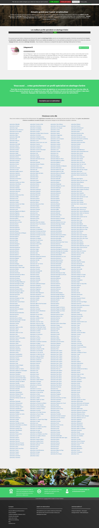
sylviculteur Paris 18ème (56, 365)
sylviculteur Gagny (34, 249)
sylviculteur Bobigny (14, 263)
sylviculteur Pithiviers (56, 401)
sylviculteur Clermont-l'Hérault (17, 444)
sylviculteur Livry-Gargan (56, 128)
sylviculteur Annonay (14, 160)
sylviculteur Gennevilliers (36, 258)
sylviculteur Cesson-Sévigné (16, 365)
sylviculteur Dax (34, 160)
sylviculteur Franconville (35, 243)
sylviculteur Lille (34, 448)
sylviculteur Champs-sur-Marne (17, 381)
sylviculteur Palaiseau (56, 343)
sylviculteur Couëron (35, 144)
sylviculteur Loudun (55, 142)
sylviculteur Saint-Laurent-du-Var (79, 216)
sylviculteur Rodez (75, 131)
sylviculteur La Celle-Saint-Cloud (38, 327)
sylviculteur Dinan (34, 176)
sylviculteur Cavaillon (15, 359)
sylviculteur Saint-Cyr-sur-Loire (78, 164)
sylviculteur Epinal (34, 202)
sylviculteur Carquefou (15, 350)
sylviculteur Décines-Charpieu (37, 164)
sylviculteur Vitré (75, 437)
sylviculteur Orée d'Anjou (56, 327)
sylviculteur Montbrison (56, 233)
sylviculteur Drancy (34, 184)
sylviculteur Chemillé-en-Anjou (17, 423)
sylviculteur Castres (14, 358)
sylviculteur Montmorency (57, 260)
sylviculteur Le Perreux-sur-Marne (38, 403)
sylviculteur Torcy (75, 336)
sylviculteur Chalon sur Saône (17, 368)
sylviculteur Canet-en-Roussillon (17, 338)
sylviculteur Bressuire (15, 294)
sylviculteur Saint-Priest (76, 240)
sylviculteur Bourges (14, 287)
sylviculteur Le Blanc (35, 377)
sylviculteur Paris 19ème (56, 367)
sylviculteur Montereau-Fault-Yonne (59, 242)
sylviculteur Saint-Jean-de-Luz (78, 209)
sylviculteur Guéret (34, 282)
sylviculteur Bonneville (15, 276)
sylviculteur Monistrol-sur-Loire (58, 222)
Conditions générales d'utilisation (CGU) (17, 514)
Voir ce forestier (84, 47)
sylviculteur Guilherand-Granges (37, 283)
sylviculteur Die (33, 169)
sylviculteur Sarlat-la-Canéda (78, 262)
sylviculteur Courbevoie (35, 147)
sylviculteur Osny (55, 336)
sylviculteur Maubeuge (56, 184)
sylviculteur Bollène (14, 269)
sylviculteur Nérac (55, 291)
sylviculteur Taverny (76, 323)
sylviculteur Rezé (55, 448)
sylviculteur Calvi (14, 334)
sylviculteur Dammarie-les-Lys (37, 158)
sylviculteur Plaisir (55, 405)
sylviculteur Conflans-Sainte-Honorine (39, 133)
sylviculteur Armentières (15, 178)
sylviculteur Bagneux (14, 213)
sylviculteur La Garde (35, 339)
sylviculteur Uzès (75, 359)
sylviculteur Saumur (75, 271)
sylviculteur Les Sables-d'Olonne (38, 435)
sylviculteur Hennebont (35, 294)
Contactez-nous (12, 523)
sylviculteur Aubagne (14, 186)
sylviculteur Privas (55, 428)
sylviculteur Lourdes (55, 146)
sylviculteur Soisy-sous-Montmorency (80, 305)
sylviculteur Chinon (14, 432)
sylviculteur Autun (14, 198)
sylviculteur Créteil (34, 155)
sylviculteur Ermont (34, 207)
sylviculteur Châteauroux (15, 405)
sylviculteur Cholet (14, 435)
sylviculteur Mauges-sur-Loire (58, 186)
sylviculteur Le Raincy (35, 416)
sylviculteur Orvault (55, 334)
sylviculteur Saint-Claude (77, 158)
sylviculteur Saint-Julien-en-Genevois (80, 213)
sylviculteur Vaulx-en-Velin (77, 374)
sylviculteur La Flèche (35, 338)
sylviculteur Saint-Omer (76, 233)
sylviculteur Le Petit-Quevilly (37, 405)
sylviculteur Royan (75, 147)
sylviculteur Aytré (14, 209)
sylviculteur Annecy (14, 157)
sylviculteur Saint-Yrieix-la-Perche (79, 247)
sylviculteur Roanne (75, 126)
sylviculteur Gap (34, 253)
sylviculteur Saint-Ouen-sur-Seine (79, 236)
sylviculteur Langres (35, 367)
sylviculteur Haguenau (35, 289)
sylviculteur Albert (14, 135)
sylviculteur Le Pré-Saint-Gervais (38, 412)
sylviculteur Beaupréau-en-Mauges (18, 233)
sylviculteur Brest (14, 296)
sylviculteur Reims (55, 441)
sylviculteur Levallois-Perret (36, 441)
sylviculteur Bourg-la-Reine (16, 289)
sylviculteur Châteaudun (15, 396)
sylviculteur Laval (34, 372)
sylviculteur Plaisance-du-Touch (58, 403)
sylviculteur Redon (55, 439)
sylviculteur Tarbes (75, 320)
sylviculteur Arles (14, 176)
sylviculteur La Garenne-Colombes (38, 341)
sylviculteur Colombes (15, 455)
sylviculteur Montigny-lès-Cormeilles (59, 251)
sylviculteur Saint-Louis (76, 220)
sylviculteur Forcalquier (35, 238)
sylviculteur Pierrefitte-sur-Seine (58, 397)
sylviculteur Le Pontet (35, 410)
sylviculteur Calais (14, 330)
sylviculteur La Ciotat (35, 332)
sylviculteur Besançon (15, 247)
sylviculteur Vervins (75, 390)
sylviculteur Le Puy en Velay (36, 414)
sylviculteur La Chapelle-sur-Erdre (38, 329)
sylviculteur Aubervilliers (15, 189)
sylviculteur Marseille (55, 178)
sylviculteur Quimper (55, 434)
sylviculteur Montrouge (56, 267)
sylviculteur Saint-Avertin (77, 153)
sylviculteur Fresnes (35, 247)
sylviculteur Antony (14, 164)
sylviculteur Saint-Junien (77, 215)
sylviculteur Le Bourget (35, 381)
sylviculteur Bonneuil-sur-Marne (17, 274)
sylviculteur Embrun (34, 198)
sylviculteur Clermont (15, 441)
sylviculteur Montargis (56, 225)
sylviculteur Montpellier (56, 263)
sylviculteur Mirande (55, 213)
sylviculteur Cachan (14, 323)
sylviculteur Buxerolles (15, 321)
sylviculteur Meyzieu (55, 207)
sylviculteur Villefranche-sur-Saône (79, 405)
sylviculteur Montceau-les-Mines (58, 234)
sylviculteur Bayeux (14, 225)
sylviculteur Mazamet (56, 193)
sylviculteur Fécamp (35, 215)
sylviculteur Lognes (55, 133)
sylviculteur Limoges (35, 452)
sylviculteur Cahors (14, 329)
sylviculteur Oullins (55, 338)
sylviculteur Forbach (35, 236)
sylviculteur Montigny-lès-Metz (58, 253)
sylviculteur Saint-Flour (76, 191)
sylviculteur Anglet (14, 153)
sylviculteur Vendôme (76, 379)
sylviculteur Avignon (14, 205)
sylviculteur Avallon (14, 202)
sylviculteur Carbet (14, 343)
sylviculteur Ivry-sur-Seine (36, 314)
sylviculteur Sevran (75, 292)
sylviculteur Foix (34, 225)
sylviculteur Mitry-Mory (56, 215)
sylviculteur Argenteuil (15, 175)
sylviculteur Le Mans (35, 397)
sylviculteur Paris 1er (55, 368)
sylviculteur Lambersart (35, 359)
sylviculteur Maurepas (56, 187)
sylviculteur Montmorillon (57, 262)
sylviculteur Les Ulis (34, 437)
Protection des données (14, 516)
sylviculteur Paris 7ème (56, 381)
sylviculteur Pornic (55, 423)
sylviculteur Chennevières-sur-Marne (18, 425)
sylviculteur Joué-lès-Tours (36, 321)
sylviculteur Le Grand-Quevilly (37, 390)
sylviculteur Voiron (75, 444)
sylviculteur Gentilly (34, 260)
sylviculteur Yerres (75, 450)
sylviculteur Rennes (55, 443)
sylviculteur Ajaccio (14, 133)
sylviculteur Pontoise (56, 421)
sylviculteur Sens (75, 289)
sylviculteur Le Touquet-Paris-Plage (38, 419)
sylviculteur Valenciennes (77, 363)
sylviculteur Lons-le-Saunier (57, 138)
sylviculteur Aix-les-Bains (16, 131)
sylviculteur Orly (54, 330)
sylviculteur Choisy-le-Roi (16, 434)
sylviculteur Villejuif (75, 406)
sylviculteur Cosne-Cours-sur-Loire (38, 142)
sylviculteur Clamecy (14, 439)
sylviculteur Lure (54, 153)
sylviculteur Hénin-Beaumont (37, 292)
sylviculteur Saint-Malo (76, 222)
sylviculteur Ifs (33, 301)
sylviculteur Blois (14, 262)
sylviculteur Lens (34, 423)
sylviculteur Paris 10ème (56, 350)
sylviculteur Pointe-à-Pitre (57, 408)
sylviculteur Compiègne (35, 128)
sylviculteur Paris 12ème (56, 354)
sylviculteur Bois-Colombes (16, 265)
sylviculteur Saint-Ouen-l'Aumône (79, 234)
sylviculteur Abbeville (14, 124)
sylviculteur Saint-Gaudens (77, 193)
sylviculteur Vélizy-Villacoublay (78, 377)
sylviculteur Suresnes (76, 318)
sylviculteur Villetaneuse (77, 423)
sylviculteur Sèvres (75, 296)
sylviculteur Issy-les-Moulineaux (37, 310)
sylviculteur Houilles (35, 298)
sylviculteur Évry (34, 213)
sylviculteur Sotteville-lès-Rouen (79, 310)
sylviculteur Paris (55, 349)
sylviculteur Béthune (14, 249)
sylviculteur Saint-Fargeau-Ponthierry (80, 189)
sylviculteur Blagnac (14, 258)
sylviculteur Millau (55, 209)
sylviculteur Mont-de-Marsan (57, 236)
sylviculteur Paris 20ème (56, 370)
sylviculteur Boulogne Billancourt (17, 282)
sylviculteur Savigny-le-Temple (78, 274)
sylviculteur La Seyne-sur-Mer (37, 349)
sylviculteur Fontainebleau (36, 229)
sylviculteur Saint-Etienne (77, 186)
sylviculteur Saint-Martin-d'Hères (79, 225)
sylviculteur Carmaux (15, 347)
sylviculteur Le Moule (35, 401)
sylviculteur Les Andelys (36, 425)
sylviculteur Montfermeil (56, 245)
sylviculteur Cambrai (14, 336)
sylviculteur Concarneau (36, 129)
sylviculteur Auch (14, 193)
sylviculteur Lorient (55, 140)
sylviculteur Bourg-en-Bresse (16, 285)
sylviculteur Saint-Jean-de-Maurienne (80, 211)
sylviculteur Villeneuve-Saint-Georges (80, 416)
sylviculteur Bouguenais (15, 280)
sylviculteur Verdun (75, 383)
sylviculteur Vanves (75, 372)
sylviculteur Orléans (55, 329)
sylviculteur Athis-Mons (15, 184)
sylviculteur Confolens (35, 135)
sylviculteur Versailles (76, 387)
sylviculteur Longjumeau (56, 135)
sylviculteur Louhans (55, 144)
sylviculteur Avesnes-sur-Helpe (17, 204)
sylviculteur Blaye (14, 260)
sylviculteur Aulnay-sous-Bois (17, 195)
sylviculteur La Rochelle (35, 347)
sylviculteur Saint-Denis (76, 166)
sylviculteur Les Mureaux (36, 432)
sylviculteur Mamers (55, 164)
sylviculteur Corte (34, 140)
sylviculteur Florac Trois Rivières (38, 224)
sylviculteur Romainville (76, 135)
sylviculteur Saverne (76, 272)
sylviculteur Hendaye (35, 291)
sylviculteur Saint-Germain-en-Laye (79, 196)
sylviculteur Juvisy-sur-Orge (36, 323)
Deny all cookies (66, 1)
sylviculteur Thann (75, 325)
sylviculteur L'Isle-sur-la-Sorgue (58, 126)
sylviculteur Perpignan (56, 394)
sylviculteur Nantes (55, 285)
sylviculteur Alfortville (15, 144)
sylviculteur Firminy (34, 218)
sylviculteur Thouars (76, 334)
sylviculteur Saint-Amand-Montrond (79, 151)
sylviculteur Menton (55, 200)
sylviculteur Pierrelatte (56, 399)
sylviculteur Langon (34, 365)
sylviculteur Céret (14, 361)
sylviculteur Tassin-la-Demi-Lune (79, 321)
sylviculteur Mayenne (56, 191)
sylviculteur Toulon (75, 339)
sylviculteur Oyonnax (55, 339)
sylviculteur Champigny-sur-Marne (18, 379)
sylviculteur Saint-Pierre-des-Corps (79, 238)
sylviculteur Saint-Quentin (77, 242)
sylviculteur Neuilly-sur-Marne (58, 296)
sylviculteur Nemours (56, 289)
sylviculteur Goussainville (36, 271)
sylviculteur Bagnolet (15, 215)
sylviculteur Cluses (14, 450)
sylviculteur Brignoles (15, 305)
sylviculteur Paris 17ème (56, 363)
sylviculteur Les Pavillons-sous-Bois (38, 434)
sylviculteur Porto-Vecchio (57, 425)
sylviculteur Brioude (14, 307)
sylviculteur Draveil (34, 186)
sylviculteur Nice (54, 301)
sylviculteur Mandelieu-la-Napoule (59, 166)
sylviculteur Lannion (35, 368)
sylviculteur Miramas (55, 211)
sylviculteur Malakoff (56, 162)
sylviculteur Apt (13, 166)
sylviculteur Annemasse (15, 158)
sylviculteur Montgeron (56, 247)
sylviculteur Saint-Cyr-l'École (78, 162)
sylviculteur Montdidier (56, 238)
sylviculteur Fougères (35, 242)
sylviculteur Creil (34, 153)
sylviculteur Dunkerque (35, 189)
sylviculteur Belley (14, 240)
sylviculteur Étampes (35, 209)
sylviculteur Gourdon (35, 269)
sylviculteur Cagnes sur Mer (16, 327)
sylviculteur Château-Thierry (16, 406)
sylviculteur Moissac (55, 216)
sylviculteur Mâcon (55, 157)
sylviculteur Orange (55, 325)
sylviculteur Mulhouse (56, 278)
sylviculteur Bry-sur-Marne (16, 318)
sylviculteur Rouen (75, 146)
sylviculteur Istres (34, 312)
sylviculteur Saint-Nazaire (77, 231)
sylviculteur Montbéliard (56, 231)
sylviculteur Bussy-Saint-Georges (18, 320)
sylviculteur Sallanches (76, 249)
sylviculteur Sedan (75, 282)
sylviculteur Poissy (55, 410)
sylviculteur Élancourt (35, 195)
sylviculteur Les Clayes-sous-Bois (38, 426)
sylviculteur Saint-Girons (77, 198)
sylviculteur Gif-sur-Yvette (36, 263)
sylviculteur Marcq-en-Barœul (58, 173)
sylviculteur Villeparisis (76, 419)
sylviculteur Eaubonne (35, 191)
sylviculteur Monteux (55, 243)
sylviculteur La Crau (34, 336)
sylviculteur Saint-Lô (76, 218)
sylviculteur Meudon (55, 204)
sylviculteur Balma (14, 218)
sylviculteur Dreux (34, 187)
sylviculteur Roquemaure (77, 140)
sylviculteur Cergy (14, 363)
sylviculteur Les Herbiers (36, 428)
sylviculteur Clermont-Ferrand (17, 443)
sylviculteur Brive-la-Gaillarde (16, 309)
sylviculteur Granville (35, 272)
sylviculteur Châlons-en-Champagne (18, 370)
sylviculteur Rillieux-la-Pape (57, 450)
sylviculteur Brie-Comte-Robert (17, 301)
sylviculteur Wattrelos (76, 446)
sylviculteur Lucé (55, 149)
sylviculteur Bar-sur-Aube (16, 222)
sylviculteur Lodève (55, 131)
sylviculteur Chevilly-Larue (16, 428)
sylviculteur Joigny (34, 316)
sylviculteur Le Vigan (35, 421)
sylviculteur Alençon (14, 140)
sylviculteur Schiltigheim (77, 280)
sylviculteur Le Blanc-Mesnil (36, 379)
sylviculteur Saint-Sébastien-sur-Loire (80, 245)
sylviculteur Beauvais (15, 234)
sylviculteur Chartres (14, 390)
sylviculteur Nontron (55, 318)
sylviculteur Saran (75, 258)
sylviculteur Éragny (34, 205)
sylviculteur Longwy (55, 137)
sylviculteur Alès (13, 142)
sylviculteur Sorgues (76, 309)
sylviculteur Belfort (14, 236)
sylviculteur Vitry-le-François (78, 441)
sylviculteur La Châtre (35, 330)
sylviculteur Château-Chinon (16, 394)
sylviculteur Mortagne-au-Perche (58, 274)
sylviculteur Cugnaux (35, 157)
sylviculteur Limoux (34, 454)
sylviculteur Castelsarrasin (16, 356)
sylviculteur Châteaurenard (16, 403)
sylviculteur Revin (55, 446)
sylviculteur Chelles (14, 421)
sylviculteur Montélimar (56, 240)
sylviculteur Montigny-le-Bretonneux (59, 249)
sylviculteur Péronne (55, 392)
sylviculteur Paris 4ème (56, 376)
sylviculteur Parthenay (56, 387)
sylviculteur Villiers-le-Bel (77, 426)
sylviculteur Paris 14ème (56, 358)
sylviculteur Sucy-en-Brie (77, 316)
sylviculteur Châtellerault (15, 408)
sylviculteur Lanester (35, 363)
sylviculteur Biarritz (14, 254)
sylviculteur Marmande (56, 176)
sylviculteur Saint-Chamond (77, 157)
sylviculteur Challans (14, 367)
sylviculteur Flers (34, 220)
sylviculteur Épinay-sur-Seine (37, 204)
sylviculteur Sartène (76, 267)
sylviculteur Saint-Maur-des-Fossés (79, 227)
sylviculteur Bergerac (15, 243)
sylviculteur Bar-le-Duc (15, 220)
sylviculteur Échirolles (35, 193)
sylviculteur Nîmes (55, 303)
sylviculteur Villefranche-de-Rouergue (80, 403)
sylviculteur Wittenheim (76, 448)
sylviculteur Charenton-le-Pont (17, 385)
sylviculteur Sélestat (76, 285)
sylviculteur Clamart (14, 437)
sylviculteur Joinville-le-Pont (37, 318)
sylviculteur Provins (55, 430)
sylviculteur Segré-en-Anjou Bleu (79, 283)
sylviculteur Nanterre (55, 283)
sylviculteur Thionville (76, 330)
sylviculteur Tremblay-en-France (78, 352)
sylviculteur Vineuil (75, 432)
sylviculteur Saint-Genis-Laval (78, 195)
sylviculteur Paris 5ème (56, 377)
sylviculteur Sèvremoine (76, 294)
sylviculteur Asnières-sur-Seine (17, 182)
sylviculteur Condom (35, 131)
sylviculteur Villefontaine (77, 401)
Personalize (76, 1)
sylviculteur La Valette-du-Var (37, 354)
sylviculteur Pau (54, 388)
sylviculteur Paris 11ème (56, 352)
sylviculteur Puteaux (55, 432)
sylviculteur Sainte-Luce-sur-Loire (79, 180)
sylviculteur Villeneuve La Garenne (79, 410)
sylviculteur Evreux (34, 211)
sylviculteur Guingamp (35, 285)
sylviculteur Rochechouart (77, 128)
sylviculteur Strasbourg (76, 314)
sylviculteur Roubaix (76, 144)
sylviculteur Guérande (35, 280)
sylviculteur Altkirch (14, 146)
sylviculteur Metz (55, 202)
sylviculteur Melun (55, 196)
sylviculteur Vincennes (76, 430)
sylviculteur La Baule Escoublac (37, 325)
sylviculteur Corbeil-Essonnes (37, 137)
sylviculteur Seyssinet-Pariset (78, 298)
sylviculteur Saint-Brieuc (77, 155)
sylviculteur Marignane (56, 175)
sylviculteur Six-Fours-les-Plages (79, 301)
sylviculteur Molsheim (56, 220)
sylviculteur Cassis (14, 352)
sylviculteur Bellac (14, 238)
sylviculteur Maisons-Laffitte (57, 160)
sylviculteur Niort (55, 305)
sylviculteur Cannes (14, 339)
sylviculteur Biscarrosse (15, 256)
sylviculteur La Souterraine (36, 350)
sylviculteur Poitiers (55, 412)
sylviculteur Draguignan (35, 182)
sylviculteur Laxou (34, 376)
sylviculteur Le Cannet (35, 383)
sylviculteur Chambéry (15, 374)
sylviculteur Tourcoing (76, 343)
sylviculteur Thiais (75, 327)
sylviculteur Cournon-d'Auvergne (38, 149)
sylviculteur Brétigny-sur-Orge (17, 298)
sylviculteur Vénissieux (76, 381)
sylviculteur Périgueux (56, 390)
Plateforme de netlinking (14, 519)
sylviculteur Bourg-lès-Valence (17, 291)
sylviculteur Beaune (14, 231)
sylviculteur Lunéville (55, 151)
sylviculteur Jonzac (34, 320)
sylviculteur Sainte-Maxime (77, 182)
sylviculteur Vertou (75, 388)
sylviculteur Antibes (14, 162)
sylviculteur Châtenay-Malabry (17, 410)
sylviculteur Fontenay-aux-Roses (38, 231)
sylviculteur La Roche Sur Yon (37, 345)
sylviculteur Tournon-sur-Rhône (78, 347)
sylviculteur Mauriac (55, 189)
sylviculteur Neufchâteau (57, 292)
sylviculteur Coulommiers (36, 146)
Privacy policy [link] (83, 1)
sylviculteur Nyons (55, 320)
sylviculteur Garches (35, 254)
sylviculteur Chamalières (15, 372)
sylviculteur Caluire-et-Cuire (16, 332)
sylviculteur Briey (14, 303)
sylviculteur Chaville (14, 419)
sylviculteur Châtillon (14, 412)
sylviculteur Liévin (34, 446)
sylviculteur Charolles (15, 388)
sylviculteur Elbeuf (34, 196)
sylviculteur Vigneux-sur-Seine (78, 399)
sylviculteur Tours (75, 349)
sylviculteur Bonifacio (15, 272)
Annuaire (10, 510)
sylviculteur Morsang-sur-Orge (58, 272)
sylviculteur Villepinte (76, 421)
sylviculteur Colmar (14, 454)
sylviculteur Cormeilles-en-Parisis (38, 138)
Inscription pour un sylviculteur (49, 101)
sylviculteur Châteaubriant (16, 392)
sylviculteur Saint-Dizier (76, 171)
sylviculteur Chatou (14, 416)
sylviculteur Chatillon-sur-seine (17, 414)
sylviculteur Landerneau (35, 361)
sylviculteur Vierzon (75, 397)
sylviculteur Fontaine (35, 227)
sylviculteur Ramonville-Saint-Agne (59, 437)
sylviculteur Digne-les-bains (36, 173)
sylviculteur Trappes (76, 350)
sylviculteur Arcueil (14, 169)
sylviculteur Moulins (55, 276)
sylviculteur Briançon (14, 300)
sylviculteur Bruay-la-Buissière (17, 312)
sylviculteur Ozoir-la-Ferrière (57, 341)
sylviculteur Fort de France (36, 240)
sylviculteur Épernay (35, 200)
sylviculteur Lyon (54, 155)
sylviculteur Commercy (35, 126)
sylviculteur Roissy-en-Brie (77, 133)
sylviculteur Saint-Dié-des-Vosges (79, 169)
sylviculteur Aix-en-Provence (16, 129)
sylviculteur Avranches (15, 207)
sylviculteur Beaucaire (15, 229)
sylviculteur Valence (76, 361)
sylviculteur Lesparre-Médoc (37, 439)
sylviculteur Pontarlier (56, 414)
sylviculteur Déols (34, 166)
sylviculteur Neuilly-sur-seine (57, 298)
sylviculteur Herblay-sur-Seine (37, 296)
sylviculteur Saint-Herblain (77, 202)
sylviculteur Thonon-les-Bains (78, 332)
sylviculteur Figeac (34, 216)
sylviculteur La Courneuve (36, 334)
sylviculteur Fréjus (34, 245)
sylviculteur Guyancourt (35, 287)
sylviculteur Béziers (14, 251)
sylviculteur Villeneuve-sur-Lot (78, 417)
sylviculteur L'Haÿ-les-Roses (36, 443)
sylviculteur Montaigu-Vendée (58, 224)
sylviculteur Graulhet (35, 276)
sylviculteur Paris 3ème (56, 374)
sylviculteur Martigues (56, 180)
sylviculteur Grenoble (35, 278)
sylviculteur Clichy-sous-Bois (16, 448)
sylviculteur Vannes (75, 370)
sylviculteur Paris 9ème (56, 385)
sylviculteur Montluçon (56, 258)
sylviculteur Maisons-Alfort (57, 158)
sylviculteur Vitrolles (76, 439)
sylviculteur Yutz (75, 454)
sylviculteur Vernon (75, 385)
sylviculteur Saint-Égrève (77, 178)
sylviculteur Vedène (75, 376)
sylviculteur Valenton (76, 365)
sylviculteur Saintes (75, 184)
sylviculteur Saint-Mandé (77, 224)
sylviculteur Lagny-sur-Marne (37, 356)
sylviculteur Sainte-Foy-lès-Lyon (78, 173)
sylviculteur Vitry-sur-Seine (77, 443)
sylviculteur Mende (55, 198)
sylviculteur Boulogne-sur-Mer (17, 283)
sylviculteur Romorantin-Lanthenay (79, 138)
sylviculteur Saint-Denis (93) (77, 167)
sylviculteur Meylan (55, 205)
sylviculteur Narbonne (56, 287)
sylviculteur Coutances (35, 151)
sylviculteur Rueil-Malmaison (78, 149)
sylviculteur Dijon (34, 175)
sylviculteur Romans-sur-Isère (78, 137)
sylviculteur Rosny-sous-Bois (78, 142)
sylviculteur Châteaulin (15, 401)
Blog (10, 521)
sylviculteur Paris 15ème (56, 359)
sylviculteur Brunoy (14, 314)
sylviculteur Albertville (15, 137)
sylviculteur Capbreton (15, 341)
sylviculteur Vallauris (76, 367)
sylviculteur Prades (55, 426)
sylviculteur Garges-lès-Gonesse (38, 256)
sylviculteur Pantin (55, 347)
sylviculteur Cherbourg (15, 426)
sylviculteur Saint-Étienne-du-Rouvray (80, 187)
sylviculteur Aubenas (14, 187)
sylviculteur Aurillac (14, 196)
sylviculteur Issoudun (35, 309)
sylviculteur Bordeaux (15, 278)
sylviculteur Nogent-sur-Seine (58, 310)
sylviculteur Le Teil (34, 417)
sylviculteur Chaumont (15, 417)
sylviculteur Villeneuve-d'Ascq (78, 412)
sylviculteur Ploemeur (56, 406)
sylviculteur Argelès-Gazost (16, 171)
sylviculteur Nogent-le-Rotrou (58, 307)
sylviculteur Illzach (34, 305)
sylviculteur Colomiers (15, 457)
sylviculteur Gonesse (35, 267)
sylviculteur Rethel (55, 444)
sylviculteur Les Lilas (35, 430)
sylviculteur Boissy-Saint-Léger (17, 267)
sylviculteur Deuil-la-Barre (36, 167)
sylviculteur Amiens (14, 149)
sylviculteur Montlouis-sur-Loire (58, 256)
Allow (55, 32)
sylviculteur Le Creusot (35, 388)
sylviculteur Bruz (13, 316)
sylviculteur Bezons (14, 253)
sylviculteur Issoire (34, 307)
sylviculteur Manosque (56, 167)
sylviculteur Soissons (76, 303)
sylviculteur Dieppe (34, 171)
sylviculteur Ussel (75, 358)
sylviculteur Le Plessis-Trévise (37, 408)
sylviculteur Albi (13, 138)
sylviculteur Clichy (14, 446)
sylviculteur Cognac (14, 452)
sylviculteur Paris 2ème (56, 372)
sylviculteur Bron (14, 310)
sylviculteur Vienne (75, 396)
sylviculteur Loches (55, 129)
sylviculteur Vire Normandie (77, 434)
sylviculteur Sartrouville (76, 269)
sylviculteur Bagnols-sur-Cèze (17, 216)
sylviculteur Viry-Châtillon (77, 435)
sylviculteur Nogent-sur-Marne (58, 309)
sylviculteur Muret (55, 280)
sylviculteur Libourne (35, 444)
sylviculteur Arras (14, 180)
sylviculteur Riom (55, 452)
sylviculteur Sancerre (76, 254)
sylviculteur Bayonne (14, 227)
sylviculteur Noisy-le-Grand (57, 314)
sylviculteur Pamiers (55, 345)
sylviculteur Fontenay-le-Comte (37, 233)
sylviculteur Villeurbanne (77, 425)
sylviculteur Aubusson (15, 191)
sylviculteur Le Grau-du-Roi (36, 392)
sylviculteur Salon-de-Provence (78, 251)
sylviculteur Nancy (55, 282)
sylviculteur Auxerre (14, 200)
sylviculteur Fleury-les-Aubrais (37, 222)
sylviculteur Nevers (55, 300)
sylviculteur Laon (34, 370)
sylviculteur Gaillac (34, 251)
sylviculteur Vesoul (75, 392)
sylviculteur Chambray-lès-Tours (17, 376)
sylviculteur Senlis (75, 287)
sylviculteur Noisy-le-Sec (56, 316)
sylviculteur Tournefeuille (77, 345)
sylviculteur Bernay (14, 245)
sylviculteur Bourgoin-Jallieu (16, 292)
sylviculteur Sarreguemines (77, 265)
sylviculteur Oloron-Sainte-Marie (58, 323)
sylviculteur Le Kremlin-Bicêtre (37, 396)
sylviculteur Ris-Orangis (56, 454)
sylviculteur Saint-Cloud (76, 160)
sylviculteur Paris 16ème (56, 361)
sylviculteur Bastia (14, 224)
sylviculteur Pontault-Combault (58, 416)
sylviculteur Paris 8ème (56, 383)
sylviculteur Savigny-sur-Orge (78, 276)
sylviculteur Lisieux (34, 455)
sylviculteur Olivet (55, 321)
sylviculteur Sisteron (76, 300)
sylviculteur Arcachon (15, 167)
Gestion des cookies (13, 518)
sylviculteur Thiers (75, 329)
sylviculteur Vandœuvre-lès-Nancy (79, 368)
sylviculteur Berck (14, 242)
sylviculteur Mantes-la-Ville (57, 171)
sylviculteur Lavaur (34, 374)
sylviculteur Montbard (56, 229)
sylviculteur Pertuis (55, 396)
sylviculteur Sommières (76, 307)
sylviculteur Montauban (56, 227)
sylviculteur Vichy (75, 394)
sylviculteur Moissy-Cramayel (58, 218)
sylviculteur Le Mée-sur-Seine (37, 399)
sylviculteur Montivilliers (56, 254)
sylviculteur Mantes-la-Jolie (57, 169)
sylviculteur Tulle (75, 356)
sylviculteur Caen (14, 325)
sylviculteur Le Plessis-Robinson (38, 406)
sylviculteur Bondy (14, 271)
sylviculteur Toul (75, 338)
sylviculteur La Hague (35, 343)
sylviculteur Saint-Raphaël (77, 243)
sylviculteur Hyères (34, 300)
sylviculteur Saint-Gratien (77, 200)
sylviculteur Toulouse (76, 341)
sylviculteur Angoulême (15, 155)
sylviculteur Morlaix (55, 271)
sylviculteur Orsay (55, 332)
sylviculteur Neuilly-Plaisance (57, 294)
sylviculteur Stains (75, 312)
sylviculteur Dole (34, 178)
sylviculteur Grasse (34, 274)
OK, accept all (54, 1)
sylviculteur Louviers (55, 147)
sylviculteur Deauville (35, 162)
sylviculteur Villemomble (77, 408)
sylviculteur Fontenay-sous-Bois (38, 234)
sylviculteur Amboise (15, 147)
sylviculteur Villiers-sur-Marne (78, 428)
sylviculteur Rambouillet (56, 435)
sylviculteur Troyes (75, 354)
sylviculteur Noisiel (55, 312)
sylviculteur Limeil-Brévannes (37, 450)
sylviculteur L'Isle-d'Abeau (57, 124)
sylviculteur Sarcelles (76, 260)
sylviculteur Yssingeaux (76, 452)
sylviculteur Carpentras (15, 349)
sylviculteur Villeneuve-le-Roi (78, 414)
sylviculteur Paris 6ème (56, 379)
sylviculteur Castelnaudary (16, 354)
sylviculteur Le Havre (35, 394)
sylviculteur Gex (34, 262)
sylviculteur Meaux (55, 195)
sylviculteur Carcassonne (16, 345)
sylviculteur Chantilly (14, 383)
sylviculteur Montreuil (56, 265)
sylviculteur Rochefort (76, 129)
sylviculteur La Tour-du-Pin (36, 352)
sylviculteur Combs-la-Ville (36, 124)
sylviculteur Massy (55, 182)
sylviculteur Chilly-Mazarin (16, 430)
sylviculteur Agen (14, 128)
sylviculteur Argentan (15, 173)
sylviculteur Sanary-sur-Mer (77, 253)
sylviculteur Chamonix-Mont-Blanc (18, 377)
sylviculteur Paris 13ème (56, 356)
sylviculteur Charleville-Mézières (17, 387)
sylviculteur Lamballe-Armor (37, 358)
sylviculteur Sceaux (75, 278)
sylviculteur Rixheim (75, 124)
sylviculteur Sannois (76, 256)
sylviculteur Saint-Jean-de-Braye (79, 207)
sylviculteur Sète (75, 291)
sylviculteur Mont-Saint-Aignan (58, 269)
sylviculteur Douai (34, 180)
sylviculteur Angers (14, 151)
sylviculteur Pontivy (55, 419)
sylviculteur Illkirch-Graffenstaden (38, 303)
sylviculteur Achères (14, 126)
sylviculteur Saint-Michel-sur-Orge (79, 229)
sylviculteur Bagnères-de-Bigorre (17, 211)
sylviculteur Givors (34, 265)
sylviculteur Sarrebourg (76, 263)
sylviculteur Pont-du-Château (58, 417)
